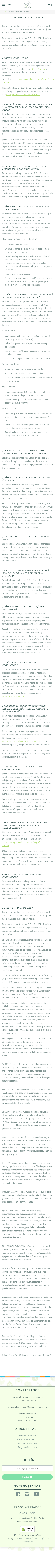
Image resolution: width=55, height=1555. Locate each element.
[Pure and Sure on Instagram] (27, 1495)
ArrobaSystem (27, 1542)
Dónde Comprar (38, 69)
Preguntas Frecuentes (27, 1447)
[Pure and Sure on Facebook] (18, 1495)
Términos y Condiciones (27, 1440)
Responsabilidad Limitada (27, 1444)
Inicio (6, 11)
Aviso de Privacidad (27, 1436)
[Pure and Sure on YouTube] (36, 1495)
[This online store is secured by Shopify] (27, 1532)
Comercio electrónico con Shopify (31, 1538)
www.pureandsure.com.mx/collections (23, 95)
